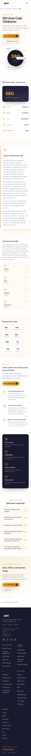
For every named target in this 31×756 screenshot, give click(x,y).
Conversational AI (7, 684)
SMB (18, 687)
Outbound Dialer (21, 653)
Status (4, 735)
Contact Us (5, 722)
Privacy (4, 752)
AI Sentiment (6, 687)
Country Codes (6, 725)
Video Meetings (6, 663)
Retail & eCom (21, 678)
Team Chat (5, 660)
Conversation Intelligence (6, 691)
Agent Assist (21, 656)
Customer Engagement (6, 652)
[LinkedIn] (15, 639)
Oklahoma (14, 8)
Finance (19, 675)
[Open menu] (27, 3)
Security (4, 738)
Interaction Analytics (20, 660)
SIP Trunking (20, 701)
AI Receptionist (6, 678)
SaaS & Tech (21, 681)
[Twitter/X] (11, 639)
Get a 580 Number (9, 36)
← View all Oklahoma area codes (9, 602)
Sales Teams (20, 684)
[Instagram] (7, 639)
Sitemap (14, 752)
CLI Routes (20, 704)
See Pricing (8, 590)
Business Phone (6, 648)
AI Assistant (5, 681)
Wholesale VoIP (21, 694)
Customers (5, 719)
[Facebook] (3, 639)
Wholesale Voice (22, 698)
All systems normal (9, 749)
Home (1, 8)
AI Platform (5, 675)
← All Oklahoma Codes (11, 41)
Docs (3, 732)
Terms (8, 752)
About (4, 716)
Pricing (4, 713)
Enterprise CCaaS (22, 664)
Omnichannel (21, 650)
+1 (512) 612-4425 (6, 635)
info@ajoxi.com (5, 634)
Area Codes (7, 8)
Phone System (6, 666)
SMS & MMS (5, 656)
